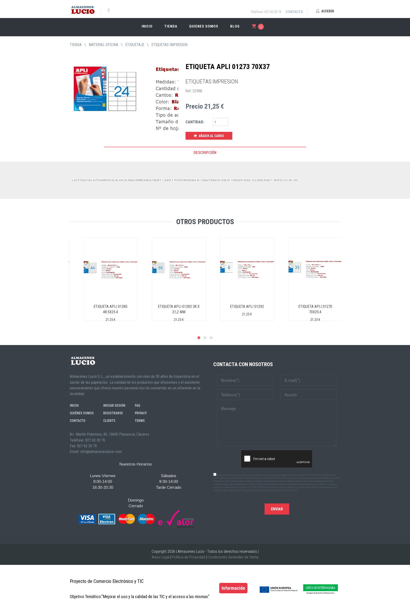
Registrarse (113, 413)
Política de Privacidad (188, 557)
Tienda (170, 26)
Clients (109, 421)
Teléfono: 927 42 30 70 (266, 12)
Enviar (277, 509)
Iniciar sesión (114, 405)
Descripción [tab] (205, 152)
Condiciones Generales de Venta (233, 557)
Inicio (147, 26)
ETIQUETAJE (134, 44)
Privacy (141, 413)
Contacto (294, 12)
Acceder (327, 11)
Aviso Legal (160, 557)
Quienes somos (203, 26)
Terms (140, 421)
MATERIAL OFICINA (103, 44)
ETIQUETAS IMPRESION (169, 44)
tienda (76, 44)
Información (233, 588)
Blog (235, 26)
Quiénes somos (82, 413)
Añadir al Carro (211, 136)
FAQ (137, 405)
